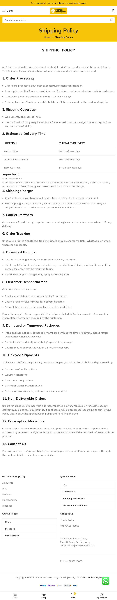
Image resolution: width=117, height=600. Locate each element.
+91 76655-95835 (69, 525)
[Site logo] (58, 10)
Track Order (67, 520)
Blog (4, 488)
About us (7, 482)
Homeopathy (9, 499)
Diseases (7, 505)
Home (47, 37)
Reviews (7, 494)
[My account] (113, 11)
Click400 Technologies (89, 577)
